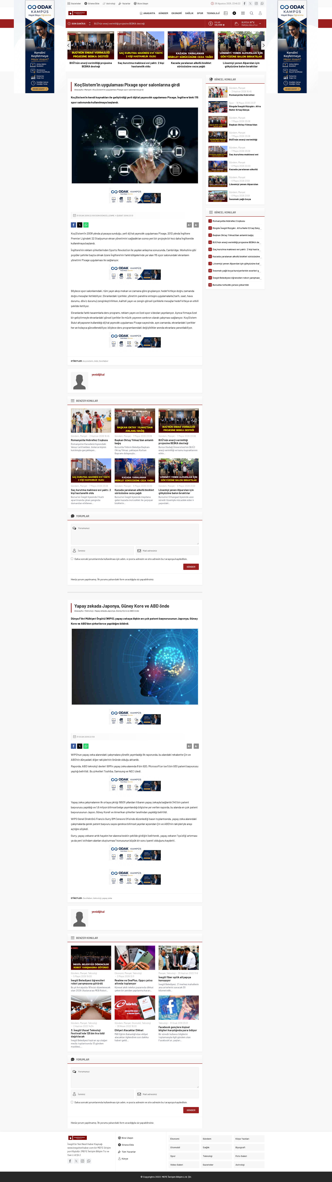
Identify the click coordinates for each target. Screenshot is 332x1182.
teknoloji (97, 898)
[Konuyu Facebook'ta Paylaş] (73, 225)
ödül (96, 361)
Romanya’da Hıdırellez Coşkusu (89, 440)
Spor (231, 102)
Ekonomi (119, 973)
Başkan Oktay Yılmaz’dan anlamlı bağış (134, 441)
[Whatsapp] (262, 3)
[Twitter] (250, 3)
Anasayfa (78, 89)
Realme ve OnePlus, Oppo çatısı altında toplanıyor (134, 982)
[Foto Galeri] (225, 13)
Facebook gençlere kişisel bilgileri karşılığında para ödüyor (178, 1028)
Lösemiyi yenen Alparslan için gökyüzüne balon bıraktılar (241, 64)
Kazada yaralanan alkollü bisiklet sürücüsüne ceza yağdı (191, 64)
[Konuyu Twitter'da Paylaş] (79, 225)
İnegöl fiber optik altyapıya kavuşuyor (175, 979)
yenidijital (98, 374)
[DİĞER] (243, 13)
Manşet (88, 89)
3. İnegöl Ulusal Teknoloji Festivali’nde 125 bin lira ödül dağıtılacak (88, 1033)
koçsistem (88, 361)
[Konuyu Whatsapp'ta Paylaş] (86, 225)
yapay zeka (107, 898)
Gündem (75, 436)
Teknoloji (89, 611)
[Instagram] (256, 3)
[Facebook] (244, 3)
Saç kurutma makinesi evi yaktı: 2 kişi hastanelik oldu (122, 23)
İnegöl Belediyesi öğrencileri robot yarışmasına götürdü (88, 982)
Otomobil (136, 1023)
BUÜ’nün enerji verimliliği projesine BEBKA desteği (91, 64)
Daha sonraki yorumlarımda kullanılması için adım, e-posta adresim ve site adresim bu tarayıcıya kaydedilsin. (131, 558)
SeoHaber (103, 361)
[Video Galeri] (234, 13)
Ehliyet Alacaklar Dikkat (129, 1030)
